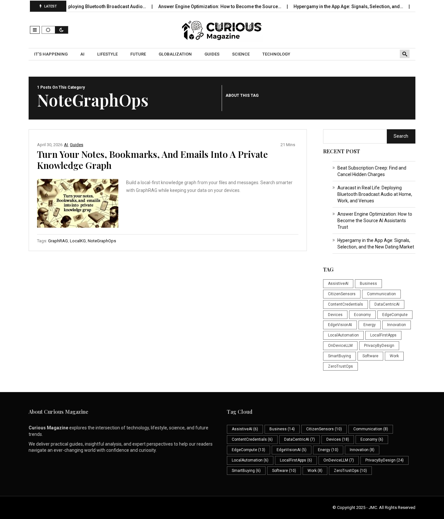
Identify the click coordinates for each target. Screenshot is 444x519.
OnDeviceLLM (340, 345)
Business (368, 283)
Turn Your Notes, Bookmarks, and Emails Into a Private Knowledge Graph (152, 159)
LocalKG (78, 240)
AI (66, 144)
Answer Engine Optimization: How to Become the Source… (212, 6)
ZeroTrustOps (340, 366)
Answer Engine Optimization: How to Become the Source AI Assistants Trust (374, 220)
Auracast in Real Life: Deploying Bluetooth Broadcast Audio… (74, 6)
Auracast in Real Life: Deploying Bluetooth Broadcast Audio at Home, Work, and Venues (374, 194)
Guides (76, 144)
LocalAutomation (343, 335)
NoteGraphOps (102, 240)
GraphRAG (58, 240)
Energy (369, 325)
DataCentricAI (386, 304)
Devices (335, 314)
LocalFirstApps (383, 335)
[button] (35, 30)
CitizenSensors (342, 294)
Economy (362, 314)
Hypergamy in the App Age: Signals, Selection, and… (340, 6)
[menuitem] (52, 54)
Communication (381, 294)
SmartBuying (339, 356)
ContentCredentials (345, 304)
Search (401, 136)
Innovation (396, 325)
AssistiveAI (338, 283)
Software (370, 356)
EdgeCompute (395, 314)
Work (394, 356)
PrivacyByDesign (379, 345)
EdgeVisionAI (340, 325)
